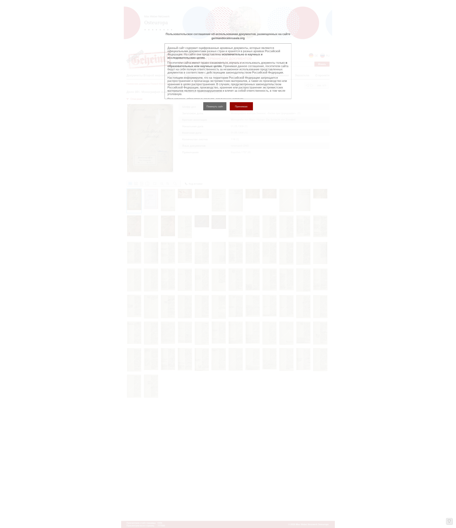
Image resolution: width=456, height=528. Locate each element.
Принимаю (241, 106)
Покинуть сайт (214, 106)
